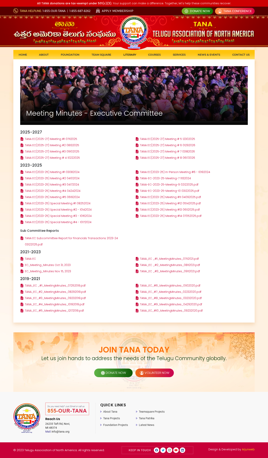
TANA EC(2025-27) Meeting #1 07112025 (51, 139)
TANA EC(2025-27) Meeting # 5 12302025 (167, 139)
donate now (116, 373)
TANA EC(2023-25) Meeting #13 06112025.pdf (170, 210)
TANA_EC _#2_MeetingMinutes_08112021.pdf (170, 265)
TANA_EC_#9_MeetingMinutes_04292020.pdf (171, 304)
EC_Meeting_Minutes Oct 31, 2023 (48, 265)
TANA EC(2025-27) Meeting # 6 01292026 (167, 145)
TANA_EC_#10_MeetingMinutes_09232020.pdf (171, 311)
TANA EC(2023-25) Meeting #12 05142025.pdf (170, 203)
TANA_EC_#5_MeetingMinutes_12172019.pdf (54, 311)
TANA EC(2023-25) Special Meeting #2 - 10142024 (58, 210)
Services (179, 54)
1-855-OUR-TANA (54, 11)
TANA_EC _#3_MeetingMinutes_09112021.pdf (170, 271)
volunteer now (157, 373)
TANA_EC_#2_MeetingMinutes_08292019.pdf (55, 292)
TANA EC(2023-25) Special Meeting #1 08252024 (57, 203)
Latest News (146, 424)
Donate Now (199, 11)
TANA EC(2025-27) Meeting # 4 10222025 (52, 158)
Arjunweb (248, 449)
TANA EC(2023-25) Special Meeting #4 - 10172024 (58, 222)
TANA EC (30, 259)
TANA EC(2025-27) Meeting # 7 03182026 (167, 151)
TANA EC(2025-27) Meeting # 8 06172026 (167, 158)
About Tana (110, 411)
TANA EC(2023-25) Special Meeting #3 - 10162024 (58, 216)
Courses (154, 54)
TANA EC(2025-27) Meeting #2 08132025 (52, 145)
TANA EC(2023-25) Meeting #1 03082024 (52, 172)
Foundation (70, 54)
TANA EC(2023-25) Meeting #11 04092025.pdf (170, 197)
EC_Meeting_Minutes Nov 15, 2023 (48, 271)
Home (23, 54)
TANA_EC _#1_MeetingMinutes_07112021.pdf (169, 259)
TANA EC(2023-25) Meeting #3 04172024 (52, 185)
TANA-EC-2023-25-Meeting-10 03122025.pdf (169, 191)
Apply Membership (117, 11)
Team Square (101, 54)
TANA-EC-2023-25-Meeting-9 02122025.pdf (169, 185)
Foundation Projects (115, 424)
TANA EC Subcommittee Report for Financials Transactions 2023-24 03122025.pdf (71, 241)
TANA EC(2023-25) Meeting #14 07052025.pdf (170, 216)
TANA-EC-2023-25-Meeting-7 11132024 (165, 178)
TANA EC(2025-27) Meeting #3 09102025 (52, 151)
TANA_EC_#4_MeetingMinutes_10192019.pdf (54, 304)
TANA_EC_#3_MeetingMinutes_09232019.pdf (55, 298)
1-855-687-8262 (79, 11)
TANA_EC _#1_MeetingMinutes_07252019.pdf (55, 286)
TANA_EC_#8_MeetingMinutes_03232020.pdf (171, 298)
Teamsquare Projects (152, 411)
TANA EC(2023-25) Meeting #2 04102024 (52, 178)
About (44, 54)
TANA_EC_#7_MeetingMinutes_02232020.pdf (170, 292)
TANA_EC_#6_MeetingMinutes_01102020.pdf (170, 286)
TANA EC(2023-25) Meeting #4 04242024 (52, 191)
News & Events (209, 54)
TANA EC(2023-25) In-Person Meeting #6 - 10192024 (175, 172)
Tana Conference (237, 11)
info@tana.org (57, 431)
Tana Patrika (146, 418)
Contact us (241, 54)
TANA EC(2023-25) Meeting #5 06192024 (52, 197)
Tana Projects (111, 418)
